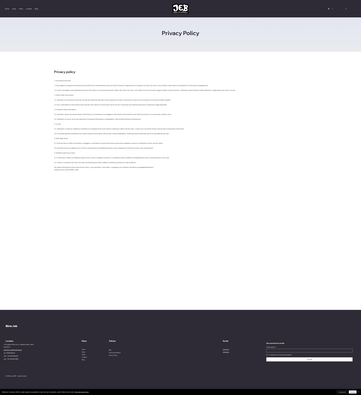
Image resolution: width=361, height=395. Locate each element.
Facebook (226, 349)
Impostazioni (342, 392)
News (83, 354)
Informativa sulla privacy (81, 392)
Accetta (352, 392)
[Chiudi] (359, 391)
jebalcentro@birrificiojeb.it (13, 350)
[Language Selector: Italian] (331, 9)
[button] (346, 9)
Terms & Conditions (115, 353)
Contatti (84, 357)
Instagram (226, 352)
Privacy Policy (113, 355)
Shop (83, 352)
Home (84, 349)
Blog (83, 360)
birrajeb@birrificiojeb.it (145, 167)
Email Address (271, 347)
